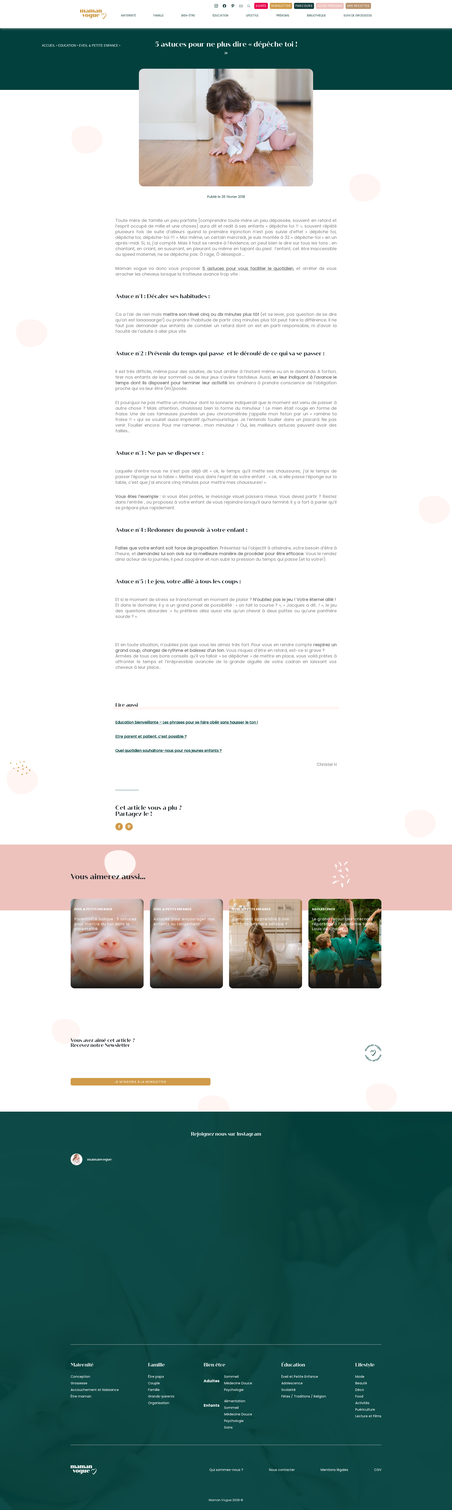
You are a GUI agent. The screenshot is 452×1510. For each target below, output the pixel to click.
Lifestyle (252, 15)
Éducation (220, 15)
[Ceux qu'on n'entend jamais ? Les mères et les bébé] (226, 1274)
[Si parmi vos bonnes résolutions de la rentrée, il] (330, 1194)
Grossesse (79, 1383)
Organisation (158, 1403)
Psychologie (234, 1390)
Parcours (304, 6)
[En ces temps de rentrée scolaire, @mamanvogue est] (122, 1274)
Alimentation (234, 1401)
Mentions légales (334, 1469)
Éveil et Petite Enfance (299, 1376)
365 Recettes (358, 6)
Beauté (361, 1383)
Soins (228, 1427)
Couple (154, 1383)
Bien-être (188, 15)
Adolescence (292, 1383)
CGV (377, 1469)
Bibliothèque (316, 15)
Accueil (48, 45)
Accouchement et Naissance (95, 1390)
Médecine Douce (238, 1383)
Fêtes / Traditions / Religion (303, 1396)
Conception (80, 1376)
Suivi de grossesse (357, 15)
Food (359, 1396)
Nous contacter (282, 1469)
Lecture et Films (368, 1416)
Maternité (128, 15)
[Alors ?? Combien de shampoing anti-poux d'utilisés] (226, 1194)
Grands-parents (161, 1396)
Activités (362, 1403)
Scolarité (288, 1390)
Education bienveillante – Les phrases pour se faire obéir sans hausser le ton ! (186, 722)
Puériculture (365, 1409)
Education (67, 45)
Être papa (156, 1376)
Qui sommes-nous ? (226, 1469)
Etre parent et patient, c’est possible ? (151, 736)
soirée (261, 6)
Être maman (81, 1396)
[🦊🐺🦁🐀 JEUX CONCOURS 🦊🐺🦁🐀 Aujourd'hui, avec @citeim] (330, 1274)
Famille (158, 15)
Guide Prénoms (329, 6)
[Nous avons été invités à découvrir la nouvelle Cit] (122, 1194)
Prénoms (282, 15)
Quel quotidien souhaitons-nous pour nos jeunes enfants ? (168, 750)
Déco (359, 1390)
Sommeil (231, 1376)
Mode (359, 1376)
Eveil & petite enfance (98, 45)
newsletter (281, 6)
